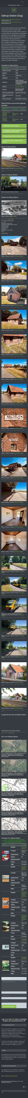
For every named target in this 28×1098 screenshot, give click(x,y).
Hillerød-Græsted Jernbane (4, 119)
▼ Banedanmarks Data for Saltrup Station (14, 136)
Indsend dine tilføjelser (9, 1006)
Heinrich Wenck (19, 86)
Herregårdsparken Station (14, 5)
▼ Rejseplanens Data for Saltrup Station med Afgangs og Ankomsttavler (13, 131)
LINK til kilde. (11, 219)
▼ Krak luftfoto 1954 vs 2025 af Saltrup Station (13, 141)
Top (23, 1087)
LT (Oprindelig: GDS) (15, 114)
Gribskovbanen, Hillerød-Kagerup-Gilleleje (6, 113)
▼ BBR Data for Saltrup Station (11, 126)
